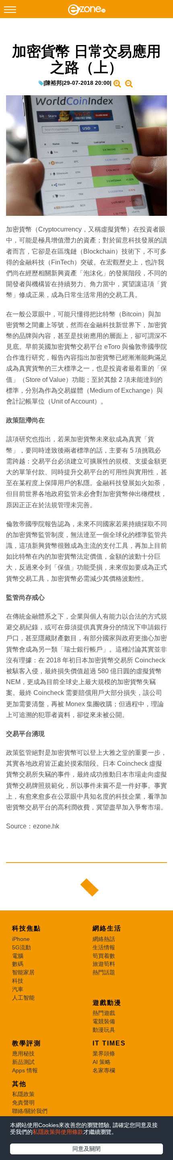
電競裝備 (104, 1021)
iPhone (21, 939)
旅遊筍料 (104, 964)
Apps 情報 (25, 1070)
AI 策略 (102, 1062)
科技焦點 (26, 928)
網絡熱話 (104, 939)
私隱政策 (23, 1094)
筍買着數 (104, 956)
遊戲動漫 (107, 1002)
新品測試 (23, 1062)
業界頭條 (104, 1053)
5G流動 (21, 947)
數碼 (17, 964)
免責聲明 (23, 1102)
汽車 (17, 989)
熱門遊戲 (104, 1013)
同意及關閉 (86, 1149)
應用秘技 (23, 1053)
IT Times (109, 1043)
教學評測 (26, 1043)
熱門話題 (104, 972)
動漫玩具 (104, 1030)
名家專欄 (104, 1070)
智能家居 (23, 972)
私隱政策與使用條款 (58, 1132)
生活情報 (104, 947)
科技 (17, 981)
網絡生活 (107, 928)
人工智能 (23, 997)
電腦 (17, 956)
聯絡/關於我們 (29, 1111)
